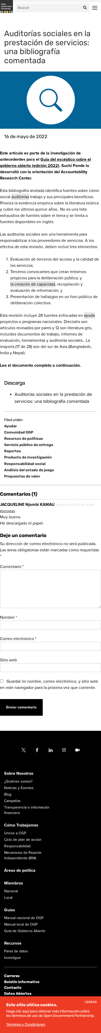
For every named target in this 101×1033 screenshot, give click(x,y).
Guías (9, 910)
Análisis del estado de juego (29, 470)
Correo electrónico (18, 638)
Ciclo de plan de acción (22, 839)
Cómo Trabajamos (21, 825)
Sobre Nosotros (18, 773)
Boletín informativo (22, 982)
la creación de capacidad (32, 284)
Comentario (12, 566)
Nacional (11, 891)
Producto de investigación (28, 457)
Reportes (12, 451)
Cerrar (91, 1002)
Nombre (8, 617)
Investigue (12, 957)
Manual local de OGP (21, 924)
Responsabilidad (17, 846)
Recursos (12, 943)
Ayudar (10, 426)
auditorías (20, 196)
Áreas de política (19, 870)
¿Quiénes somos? (18, 781)
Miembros (13, 883)
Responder (7, 511)
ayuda (89, 315)
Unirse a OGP (15, 833)
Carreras (12, 976)
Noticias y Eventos (19, 788)
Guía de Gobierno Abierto (24, 931)
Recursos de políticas (23, 439)
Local (8, 897)
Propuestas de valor (22, 476)
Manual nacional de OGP (24, 918)
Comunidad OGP (18, 432)
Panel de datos (16, 951)
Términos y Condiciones (25, 1024)
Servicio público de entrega (28, 445)
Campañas (12, 801)
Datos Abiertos (18, 993)
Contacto (12, 987)
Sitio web (8, 660)
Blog (7, 794)
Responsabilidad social (25, 464)
